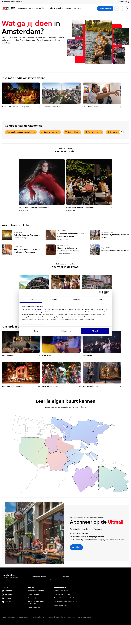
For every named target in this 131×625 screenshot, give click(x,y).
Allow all (95, 331)
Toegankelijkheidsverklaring (56, 617)
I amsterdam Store (60, 605)
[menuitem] (25, 8)
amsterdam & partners (36, 591)
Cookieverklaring (23, 617)
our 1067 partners (34, 309)
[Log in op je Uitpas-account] (116, 8)
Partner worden (33, 594)
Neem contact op (34, 607)
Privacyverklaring (38, 617)
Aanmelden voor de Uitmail (64, 598)
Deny (36, 331)
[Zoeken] (127, 8)
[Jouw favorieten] (122, 8)
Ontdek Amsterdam (39, 577)
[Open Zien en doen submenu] (47, 8)
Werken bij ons (33, 598)
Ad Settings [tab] (77, 299)
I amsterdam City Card (62, 594)
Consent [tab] (31, 299)
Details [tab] (53, 299)
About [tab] (100, 299)
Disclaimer (71, 617)
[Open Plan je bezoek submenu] (63, 8)
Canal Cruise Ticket (61, 591)
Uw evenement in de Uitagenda (65, 601)
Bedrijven (65, 577)
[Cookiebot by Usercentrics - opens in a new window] (100, 292)
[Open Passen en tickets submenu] (80, 8)
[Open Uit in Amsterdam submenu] (32, 8)
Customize (64, 331)
